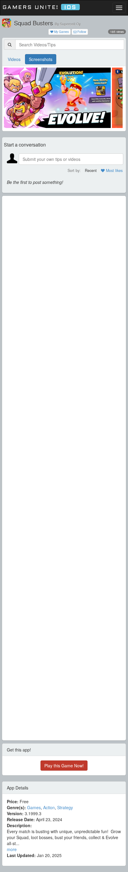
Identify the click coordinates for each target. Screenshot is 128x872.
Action (49, 807)
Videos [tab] (14, 59)
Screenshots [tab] (40, 59)
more (12, 849)
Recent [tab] (91, 170)
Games (34, 807)
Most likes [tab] (114, 170)
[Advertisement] (64, 468)
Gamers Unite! (39, 7)
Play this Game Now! (64, 766)
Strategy (65, 807)
